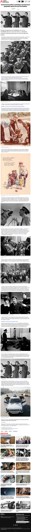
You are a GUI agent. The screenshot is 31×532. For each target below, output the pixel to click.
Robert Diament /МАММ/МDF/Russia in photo (6, 147)
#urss (2, 431)
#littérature (15, 431)
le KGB (15, 323)
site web (12, 429)
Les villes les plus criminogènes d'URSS (11, 321)
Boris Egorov (13, 8)
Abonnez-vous (20, 514)
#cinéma (6, 431)
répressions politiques (15, 79)
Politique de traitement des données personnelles (7, 516)
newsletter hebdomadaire (11, 428)
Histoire (18, 9)
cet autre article (5, 419)
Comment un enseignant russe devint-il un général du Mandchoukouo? (23, 484)
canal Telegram (10, 427)
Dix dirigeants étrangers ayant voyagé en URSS (7, 458)
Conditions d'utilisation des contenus (6, 517)
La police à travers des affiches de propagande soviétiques (15, 106)
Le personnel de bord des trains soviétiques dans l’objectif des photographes (6, 485)
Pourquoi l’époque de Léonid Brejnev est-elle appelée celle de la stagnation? (23, 497)
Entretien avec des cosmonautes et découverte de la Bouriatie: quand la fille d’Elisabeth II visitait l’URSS (22, 446)
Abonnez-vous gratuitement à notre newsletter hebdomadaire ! (22, 518)
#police (10, 431)
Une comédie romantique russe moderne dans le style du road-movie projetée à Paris (7, 446)
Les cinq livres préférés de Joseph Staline (22, 511)
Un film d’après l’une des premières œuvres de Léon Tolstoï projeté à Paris (7, 472)
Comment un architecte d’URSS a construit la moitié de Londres (7, 511)
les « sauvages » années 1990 (18, 381)
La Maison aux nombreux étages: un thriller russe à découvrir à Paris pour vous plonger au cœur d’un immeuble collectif (7, 498)
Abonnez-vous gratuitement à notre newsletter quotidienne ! (22, 520)
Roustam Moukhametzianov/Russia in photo (6, 352)
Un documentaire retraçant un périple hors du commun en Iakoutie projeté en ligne (23, 472)
